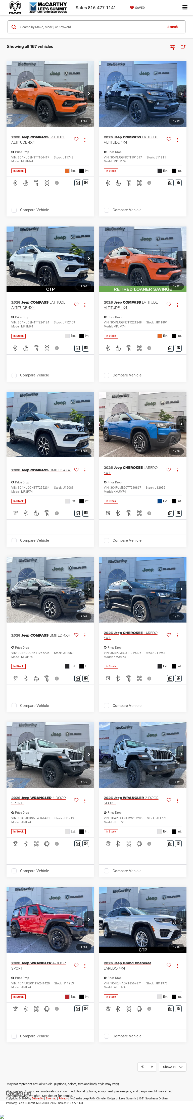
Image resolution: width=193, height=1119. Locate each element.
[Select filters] (173, 46)
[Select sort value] (182, 46)
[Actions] (84, 139)
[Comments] (77, 183)
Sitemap (51, 1098)
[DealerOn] (19, 1093)
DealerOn (37, 1098)
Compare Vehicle (34, 210)
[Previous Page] (142, 1067)
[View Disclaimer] (57, 183)
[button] (89, 94)
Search (172, 27)
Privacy (63, 1098)
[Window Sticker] (85, 183)
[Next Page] (152, 1067)
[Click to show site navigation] (185, 7)
